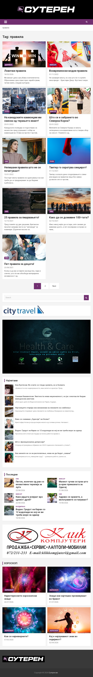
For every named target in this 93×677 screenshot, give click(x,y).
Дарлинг (8, 65)
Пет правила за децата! (19, 263)
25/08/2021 (8, 267)
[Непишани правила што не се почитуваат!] (24, 151)
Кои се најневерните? (16, 636)
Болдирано (20, 506)
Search (86, 297)
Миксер (53, 65)
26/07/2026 (8, 602)
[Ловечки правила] (24, 54)
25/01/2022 (53, 124)
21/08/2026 (63, 490)
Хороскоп (9, 590)
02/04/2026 (53, 643)
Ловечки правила (15, 70)
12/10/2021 (8, 221)
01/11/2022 (53, 74)
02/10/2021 (53, 221)
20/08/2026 (20, 503)
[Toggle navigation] (5, 22)
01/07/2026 (53, 602)
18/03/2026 (8, 74)
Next (54, 286)
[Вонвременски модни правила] (69, 54)
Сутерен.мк (53, 673)
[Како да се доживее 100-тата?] (69, 201)
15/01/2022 (8, 174)
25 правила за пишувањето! (21, 217)
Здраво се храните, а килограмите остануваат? (73, 498)
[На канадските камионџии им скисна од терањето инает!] (24, 101)
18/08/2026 (20, 518)
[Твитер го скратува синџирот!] (69, 151)
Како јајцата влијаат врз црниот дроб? (29, 498)
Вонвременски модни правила (68, 70)
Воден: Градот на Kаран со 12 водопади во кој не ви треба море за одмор (30, 512)
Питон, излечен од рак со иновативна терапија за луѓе (30, 484)
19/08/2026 (63, 503)
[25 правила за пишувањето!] (24, 201)
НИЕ (6, 161)
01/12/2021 (53, 171)
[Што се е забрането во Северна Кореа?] (69, 101)
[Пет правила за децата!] (24, 247)
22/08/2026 (20, 490)
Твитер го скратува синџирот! (68, 167)
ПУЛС (7, 111)
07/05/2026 (8, 640)
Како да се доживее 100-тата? (69, 217)
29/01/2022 (8, 124)
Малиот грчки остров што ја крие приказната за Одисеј (73, 484)
